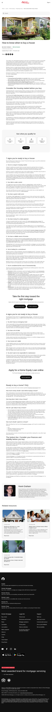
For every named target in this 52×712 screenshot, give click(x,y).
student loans (30, 184)
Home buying (12, 8)
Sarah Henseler (10, 48)
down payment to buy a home (34, 221)
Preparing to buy (19, 8)
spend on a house (27, 424)
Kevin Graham (7, 47)
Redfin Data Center (18, 95)
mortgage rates (28, 335)
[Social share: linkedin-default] (10, 54)
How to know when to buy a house (31, 8)
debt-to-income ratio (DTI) (14, 240)
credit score (17, 196)
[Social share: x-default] (8, 54)
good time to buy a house (26, 316)
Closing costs (18, 279)
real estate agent (12, 416)
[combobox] (26, 13)
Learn (7, 8)
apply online (25, 450)
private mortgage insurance (37, 230)
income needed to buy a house (29, 238)
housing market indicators (25, 92)
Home (3, 8)
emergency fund (16, 325)
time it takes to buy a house (19, 401)
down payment (24, 191)
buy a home (14, 74)
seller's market (35, 117)
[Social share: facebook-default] (6, 54)
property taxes (25, 274)
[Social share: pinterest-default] (12, 54)
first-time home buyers (33, 387)
